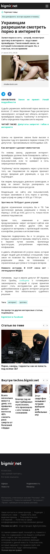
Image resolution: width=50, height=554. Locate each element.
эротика (23, 302)
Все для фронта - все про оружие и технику (20, 16)
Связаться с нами (9, 514)
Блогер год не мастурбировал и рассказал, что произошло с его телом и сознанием (23, 406)
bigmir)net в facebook (12, 317)
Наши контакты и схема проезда (16, 512)
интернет (12, 302)
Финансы (30, 486)
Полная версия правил (11, 550)
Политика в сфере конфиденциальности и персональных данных (22, 520)
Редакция (38, 512)
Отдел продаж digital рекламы (32, 526)
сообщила (24, 280)
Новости (5, 486)
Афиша (4, 483)
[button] (43, 325)
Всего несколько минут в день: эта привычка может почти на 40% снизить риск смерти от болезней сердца (7, 411)
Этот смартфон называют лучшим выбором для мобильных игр (41, 405)
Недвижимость (33, 483)
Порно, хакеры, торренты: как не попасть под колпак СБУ (23, 367)
